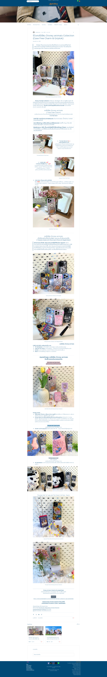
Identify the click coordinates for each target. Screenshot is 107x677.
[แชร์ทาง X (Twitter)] (36, 614)
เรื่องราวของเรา (28, 665)
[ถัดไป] (100, 14)
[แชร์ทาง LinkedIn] (38, 614)
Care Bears (50, 24)
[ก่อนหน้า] (6, 14)
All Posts (29, 24)
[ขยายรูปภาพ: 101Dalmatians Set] (65, 478)
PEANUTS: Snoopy (58, 24)
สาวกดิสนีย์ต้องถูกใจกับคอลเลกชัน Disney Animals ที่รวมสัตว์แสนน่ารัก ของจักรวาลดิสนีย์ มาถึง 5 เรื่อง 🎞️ (53, 638)
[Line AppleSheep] (58, 663)
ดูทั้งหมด (78, 624)
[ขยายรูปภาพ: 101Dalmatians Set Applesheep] (39, 478)
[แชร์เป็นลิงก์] (41, 614)
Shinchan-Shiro (36, 24)
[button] (79, 1)
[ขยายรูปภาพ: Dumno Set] (65, 443)
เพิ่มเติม (65, 24)
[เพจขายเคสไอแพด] (48, 663)
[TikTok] (51, 663)
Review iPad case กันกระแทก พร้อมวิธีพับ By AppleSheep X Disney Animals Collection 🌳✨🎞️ (35, 638)
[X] (56, 663)
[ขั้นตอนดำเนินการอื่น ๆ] (73, 32)
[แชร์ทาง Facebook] (33, 614)
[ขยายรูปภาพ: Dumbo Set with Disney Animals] (39, 443)
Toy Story (44, 24)
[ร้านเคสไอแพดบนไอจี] (53, 663)
